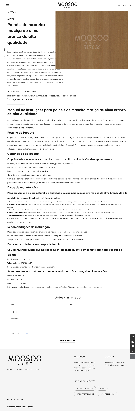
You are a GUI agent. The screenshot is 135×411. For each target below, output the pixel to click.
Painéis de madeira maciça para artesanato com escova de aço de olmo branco (45, 96)
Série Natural (5, 46)
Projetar (28, 369)
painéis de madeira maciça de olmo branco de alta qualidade (54, 120)
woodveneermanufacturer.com (41, 267)
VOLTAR (12, 12)
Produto (5, 56)
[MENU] (7, 5)
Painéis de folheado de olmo (25, 92)
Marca (19, 369)
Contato (39, 369)
